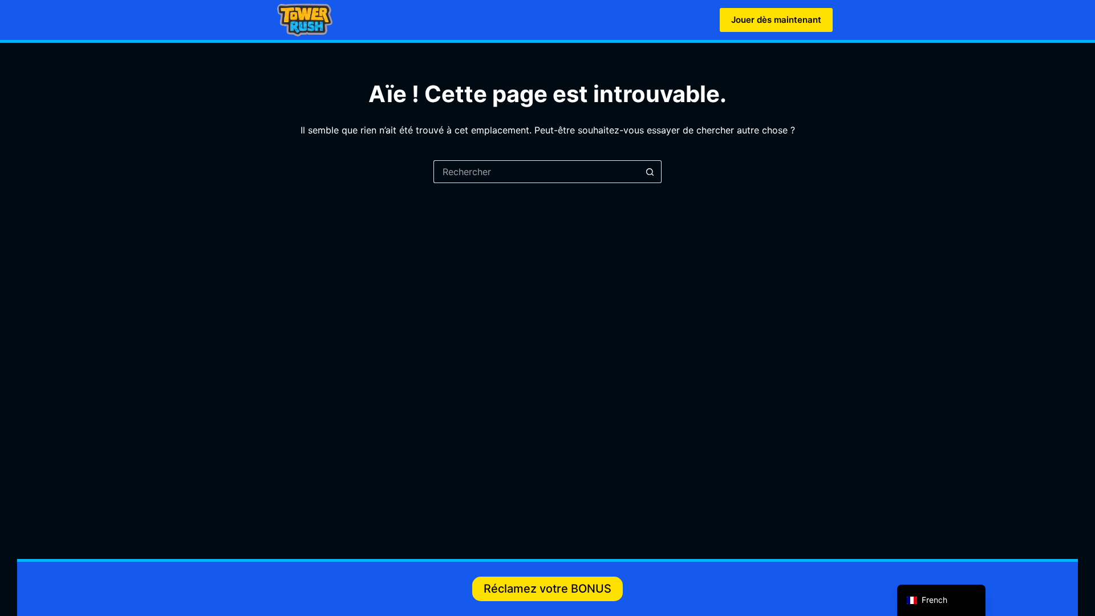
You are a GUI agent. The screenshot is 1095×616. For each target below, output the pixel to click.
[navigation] (941, 600)
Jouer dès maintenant (776, 19)
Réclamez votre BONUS (547, 588)
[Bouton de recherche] (650, 171)
